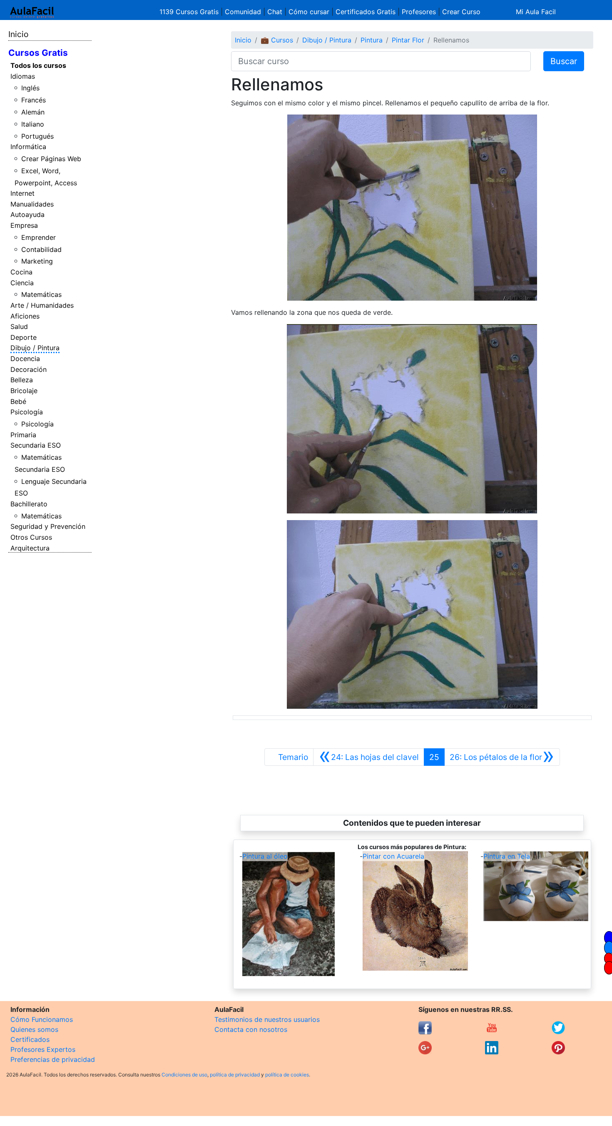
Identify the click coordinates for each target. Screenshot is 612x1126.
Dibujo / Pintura (35, 348)
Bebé (18, 401)
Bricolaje (23, 390)
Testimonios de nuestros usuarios (267, 1019)
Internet (22, 193)
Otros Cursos (31, 537)
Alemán (33, 112)
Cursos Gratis (38, 52)
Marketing (37, 261)
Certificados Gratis (366, 11)
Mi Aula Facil (536, 11)
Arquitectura (30, 548)
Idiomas (22, 76)
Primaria (23, 435)
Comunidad (243, 11)
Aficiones (25, 316)
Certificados (30, 1039)
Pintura (372, 40)
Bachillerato (28, 504)
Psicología (26, 412)
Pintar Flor (408, 40)
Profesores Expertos (42, 1049)
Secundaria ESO (35, 445)
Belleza (21, 380)
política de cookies (287, 1074)
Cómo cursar (309, 11)
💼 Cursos (277, 40)
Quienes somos (34, 1029)
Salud (19, 326)
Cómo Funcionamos (41, 1019)
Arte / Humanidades (42, 305)
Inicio (18, 34)
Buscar (563, 61)
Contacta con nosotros (250, 1029)
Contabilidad (41, 249)
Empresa (24, 225)
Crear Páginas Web (51, 158)
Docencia (25, 358)
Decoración (28, 369)
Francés (33, 100)
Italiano (32, 124)
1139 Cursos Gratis (190, 11)
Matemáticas (41, 294)
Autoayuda (27, 214)
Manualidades (32, 204)
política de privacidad (235, 1074)
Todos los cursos (38, 65)
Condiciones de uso (184, 1074)
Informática (28, 146)
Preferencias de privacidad (52, 1059)
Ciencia (22, 283)
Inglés (30, 88)
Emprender (38, 237)
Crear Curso (461, 11)
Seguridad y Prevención (47, 526)
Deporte (23, 337)
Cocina (21, 272)
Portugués (37, 136)
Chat (274, 11)
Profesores (419, 11)
